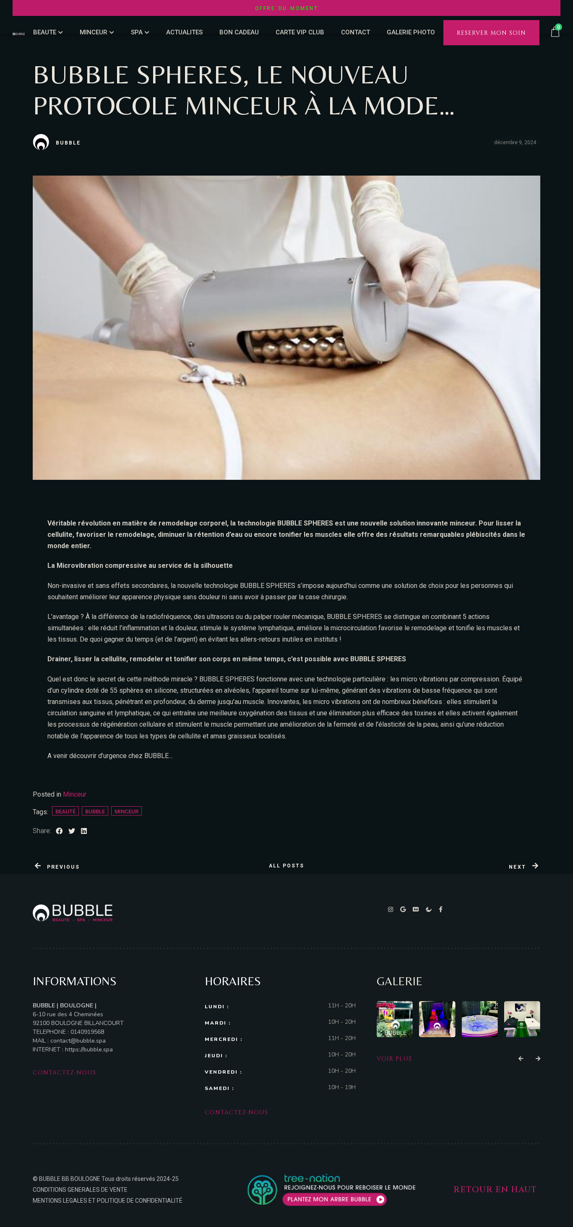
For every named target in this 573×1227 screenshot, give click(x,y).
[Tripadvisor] (417, 909)
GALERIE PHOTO (411, 32)
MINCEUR (93, 32)
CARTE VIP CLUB (300, 32)
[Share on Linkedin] (84, 831)
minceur (126, 811)
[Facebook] (441, 909)
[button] (520, 1059)
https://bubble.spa (88, 1050)
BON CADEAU (239, 32)
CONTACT (355, 32)
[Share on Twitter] (71, 831)
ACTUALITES (184, 32)
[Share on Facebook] (59, 831)
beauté (65, 811)
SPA (137, 32)
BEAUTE (44, 32)
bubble (95, 811)
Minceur (74, 794)
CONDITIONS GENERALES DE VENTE (80, 1189)
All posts (286, 866)
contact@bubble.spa (78, 1041)
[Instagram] (392, 909)
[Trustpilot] (430, 909)
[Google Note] (404, 909)
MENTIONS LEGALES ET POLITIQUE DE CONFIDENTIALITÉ (107, 1200)
